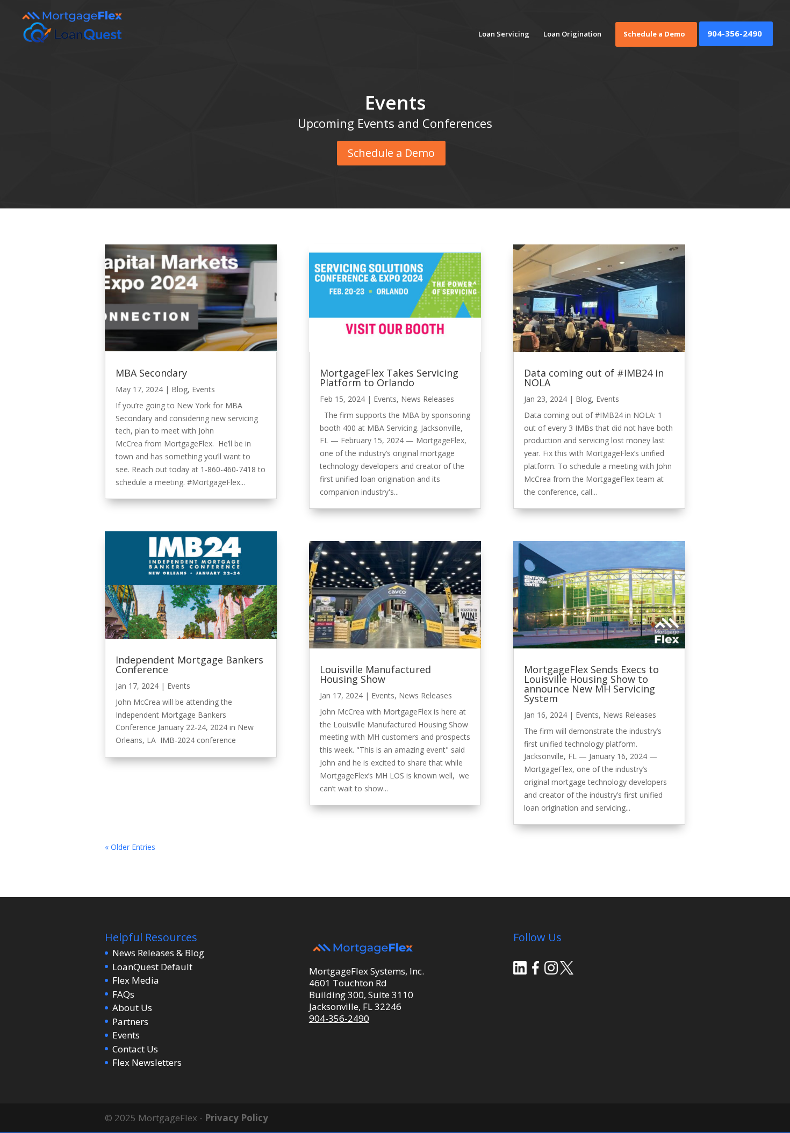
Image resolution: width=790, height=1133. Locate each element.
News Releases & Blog (158, 953)
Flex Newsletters (147, 1062)
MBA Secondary (151, 372)
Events (203, 389)
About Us (132, 1007)
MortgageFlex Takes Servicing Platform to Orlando (389, 377)
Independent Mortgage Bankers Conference (189, 664)
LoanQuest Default (152, 967)
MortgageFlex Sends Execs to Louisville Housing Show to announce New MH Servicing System (591, 684)
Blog (179, 389)
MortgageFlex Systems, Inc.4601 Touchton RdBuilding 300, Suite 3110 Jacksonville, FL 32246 (366, 989)
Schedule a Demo (654, 34)
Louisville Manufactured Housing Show (375, 674)
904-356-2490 (734, 34)
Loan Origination (572, 34)
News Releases (427, 399)
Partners (130, 1021)
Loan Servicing (503, 34)
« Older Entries (130, 847)
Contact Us (135, 1049)
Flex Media (135, 980)
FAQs (123, 994)
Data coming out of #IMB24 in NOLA (594, 377)
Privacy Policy (236, 1118)
